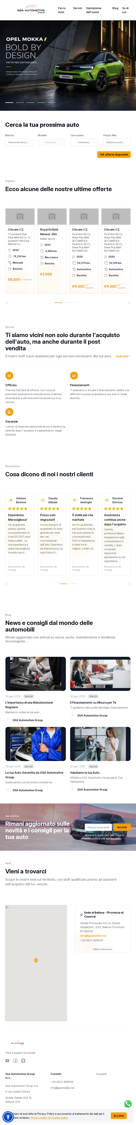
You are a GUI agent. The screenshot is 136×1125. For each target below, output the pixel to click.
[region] (68, 256)
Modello (42, 135)
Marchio (9, 135)
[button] (36, 960)
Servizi (77, 8)
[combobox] (19, 142)
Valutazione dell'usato (93, 10)
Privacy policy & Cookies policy (49, 1117)
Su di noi (125, 10)
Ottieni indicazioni (102, 949)
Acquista (101, 1074)
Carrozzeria (77, 135)
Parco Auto (62, 10)
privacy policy (113, 838)
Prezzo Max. (110, 135)
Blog (115, 8)
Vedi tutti (122, 356)
